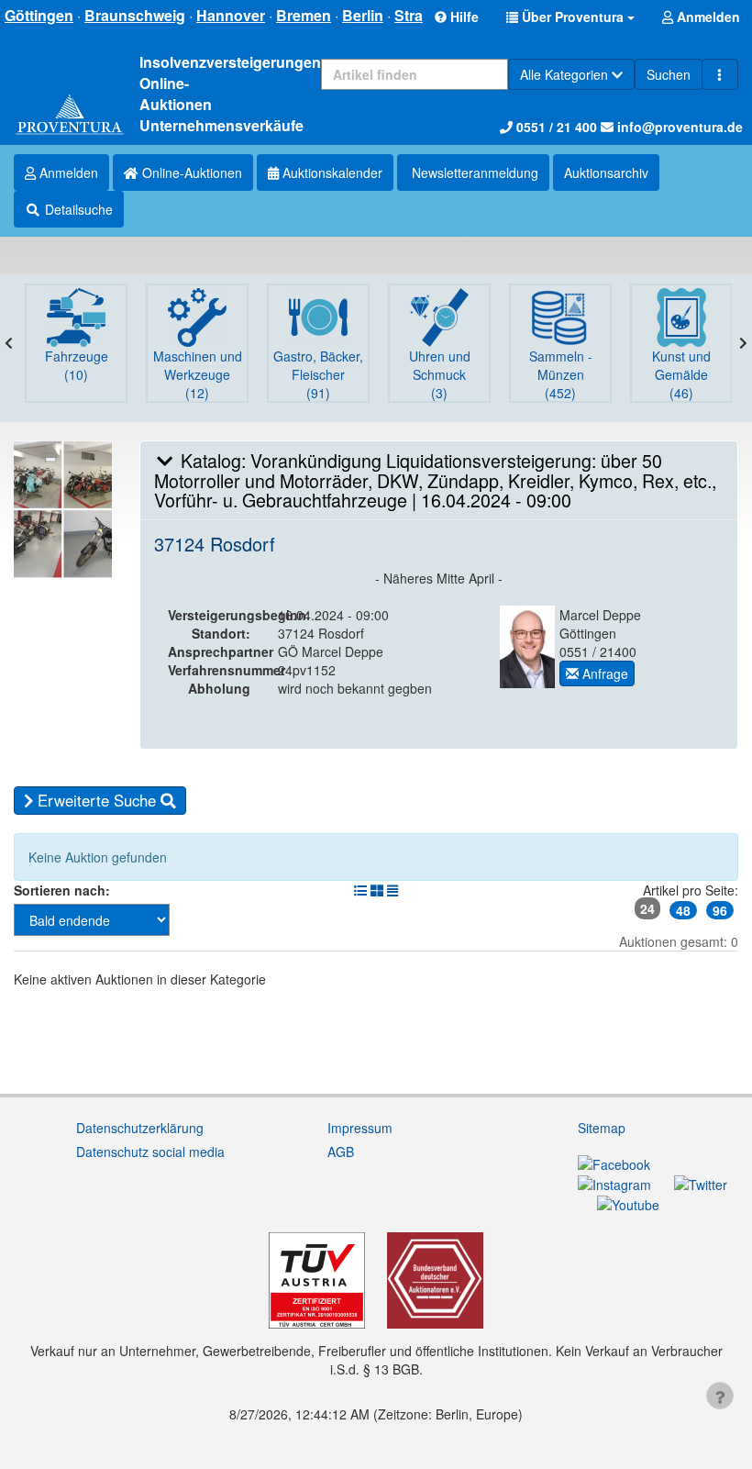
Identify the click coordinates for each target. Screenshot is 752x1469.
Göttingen (39, 15)
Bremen (303, 15)
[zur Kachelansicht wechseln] (376, 890)
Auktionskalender (330, 172)
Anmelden (67, 172)
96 (720, 910)
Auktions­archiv (606, 172)
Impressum (360, 1127)
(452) (560, 374)
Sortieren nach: (62, 890)
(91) (318, 374)
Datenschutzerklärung (140, 1127)
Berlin (362, 15)
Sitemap (601, 1127)
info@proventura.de (678, 126)
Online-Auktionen (190, 172)
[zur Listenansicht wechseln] (360, 890)
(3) (439, 374)
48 (683, 910)
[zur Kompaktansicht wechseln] (392, 890)
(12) (197, 374)
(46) (681, 374)
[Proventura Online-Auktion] (70, 115)
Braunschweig (134, 15)
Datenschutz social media (150, 1151)
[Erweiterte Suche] (720, 74)
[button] (570, 16)
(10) (76, 365)
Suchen (669, 74)
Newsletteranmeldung (473, 172)
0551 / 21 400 (555, 126)
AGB (340, 1151)
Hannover (230, 15)
